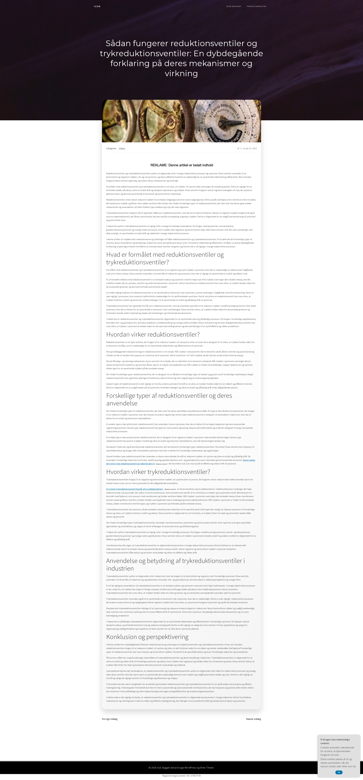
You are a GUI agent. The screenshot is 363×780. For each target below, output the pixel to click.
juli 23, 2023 (251, 148)
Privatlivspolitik (256, 6)
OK (339, 772)
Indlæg (122, 148)
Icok (97, 6)
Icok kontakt (233, 6)
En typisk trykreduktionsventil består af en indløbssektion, (134, 489)
